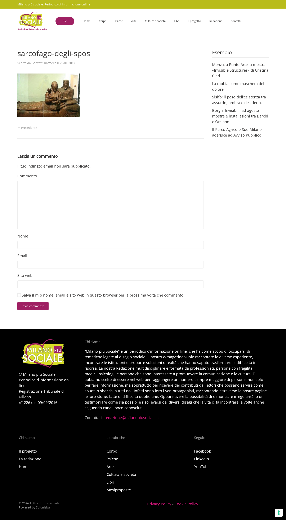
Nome (22, 236)
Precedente (29, 128)
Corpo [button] (103, 21)
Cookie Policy (186, 503)
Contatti (236, 21)
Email (22, 255)
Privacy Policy (159, 503)
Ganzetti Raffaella (44, 63)
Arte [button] (134, 21)
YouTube (202, 466)
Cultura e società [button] (155, 21)
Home (86, 21)
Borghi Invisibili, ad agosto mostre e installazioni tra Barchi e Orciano (240, 116)
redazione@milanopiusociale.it (131, 417)
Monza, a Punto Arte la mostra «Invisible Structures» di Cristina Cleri (240, 70)
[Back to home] (32, 21)
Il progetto (194, 21)
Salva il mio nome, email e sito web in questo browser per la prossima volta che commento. (102, 295)
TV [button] (65, 21)
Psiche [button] (119, 21)
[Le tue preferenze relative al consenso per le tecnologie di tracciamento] (279, 513)
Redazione (215, 21)
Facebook (202, 451)
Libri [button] (176, 21)
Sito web (24, 275)
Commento (27, 175)
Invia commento (33, 306)
